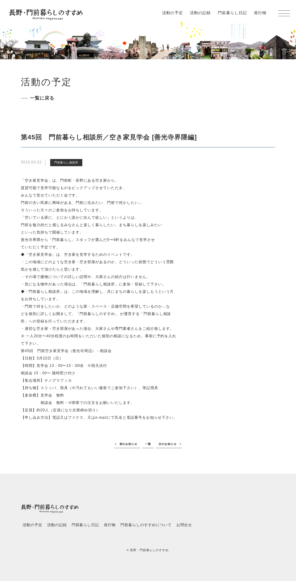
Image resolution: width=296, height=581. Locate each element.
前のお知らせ (129, 444)
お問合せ (184, 525)
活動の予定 (172, 13)
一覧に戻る (42, 97)
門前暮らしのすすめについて (145, 525)
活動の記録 (200, 13)
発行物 (260, 13)
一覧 (148, 444)
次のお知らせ (168, 444)
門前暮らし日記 (232, 13)
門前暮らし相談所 (66, 162)
